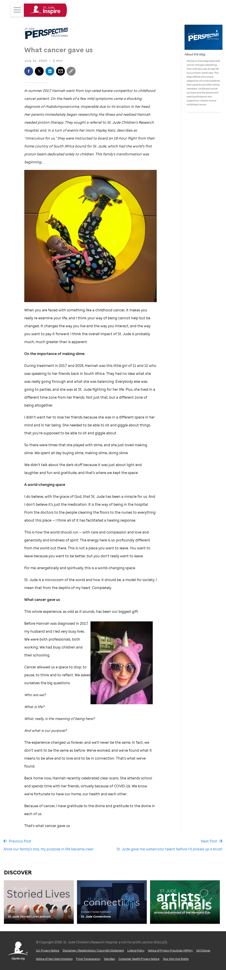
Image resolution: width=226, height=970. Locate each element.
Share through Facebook (28, 71)
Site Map (109, 959)
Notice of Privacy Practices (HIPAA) (170, 950)
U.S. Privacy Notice (47, 950)
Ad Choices (203, 950)
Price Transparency (88, 959)
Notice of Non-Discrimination (54, 959)
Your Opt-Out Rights (175, 959)
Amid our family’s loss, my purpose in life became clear (49, 849)
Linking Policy (135, 950)
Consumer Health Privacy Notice (139, 959)
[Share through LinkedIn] (49, 71)
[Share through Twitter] (39, 71)
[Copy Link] (71, 71)
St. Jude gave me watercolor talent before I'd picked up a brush (169, 849)
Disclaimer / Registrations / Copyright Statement (93, 950)
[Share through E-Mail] (60, 71)
